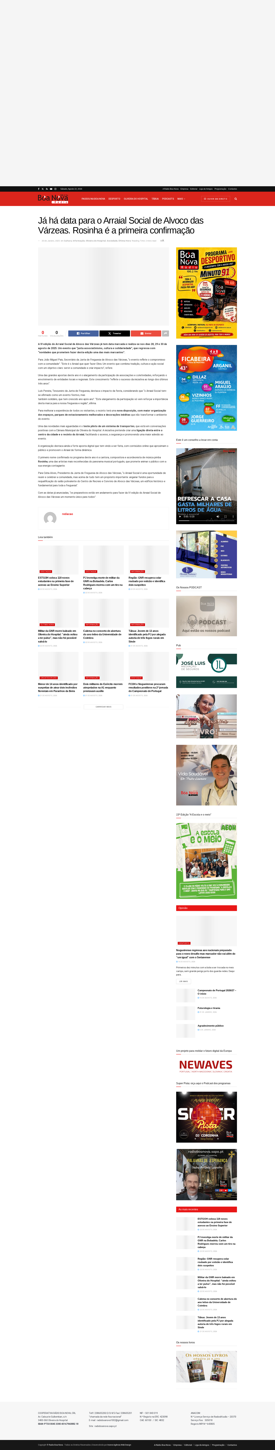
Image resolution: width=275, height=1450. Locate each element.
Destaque (46, 572)
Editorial (193, 189)
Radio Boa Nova (56, 1445)
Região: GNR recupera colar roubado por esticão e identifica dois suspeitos (147, 581)
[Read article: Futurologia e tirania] (185, 1013)
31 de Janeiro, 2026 (208, 1012)
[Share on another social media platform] (165, 333)
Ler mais (185, 981)
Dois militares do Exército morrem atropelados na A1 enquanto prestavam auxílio (102, 688)
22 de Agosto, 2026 (48, 589)
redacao (67, 514)
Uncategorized (49, 678)
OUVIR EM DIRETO (217, 199)
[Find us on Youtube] (51, 189)
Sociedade (112, 241)
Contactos (232, 189)
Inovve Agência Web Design (119, 1445)
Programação (220, 189)
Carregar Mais (104, 707)
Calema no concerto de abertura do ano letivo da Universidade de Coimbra (102, 634)
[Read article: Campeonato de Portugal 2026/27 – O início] (185, 995)
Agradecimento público (211, 1025)
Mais (180, 199)
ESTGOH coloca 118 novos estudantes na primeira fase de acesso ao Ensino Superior (56, 581)
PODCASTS (168, 199)
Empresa (184, 189)
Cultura (68, 241)
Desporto (114, 199)
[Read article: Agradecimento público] (185, 1031)
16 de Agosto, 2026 (186, 962)
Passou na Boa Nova (93, 199)
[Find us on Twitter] (43, 189)
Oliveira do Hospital (136, 199)
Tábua (155, 199)
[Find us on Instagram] (55, 189)
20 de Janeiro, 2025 (51, 241)
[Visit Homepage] (57, 199)
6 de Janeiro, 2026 (207, 1030)
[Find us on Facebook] (38, 189)
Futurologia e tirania (209, 1008)
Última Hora (124, 241)
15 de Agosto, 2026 (208, 998)
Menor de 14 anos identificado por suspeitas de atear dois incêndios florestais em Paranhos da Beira (57, 688)
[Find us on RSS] (47, 189)
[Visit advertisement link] (137, 93)
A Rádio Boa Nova (171, 189)
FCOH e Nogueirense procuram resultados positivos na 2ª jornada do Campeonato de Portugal (148, 688)
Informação (79, 241)
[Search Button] (236, 199)
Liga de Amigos (206, 189)
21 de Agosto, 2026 (139, 646)
